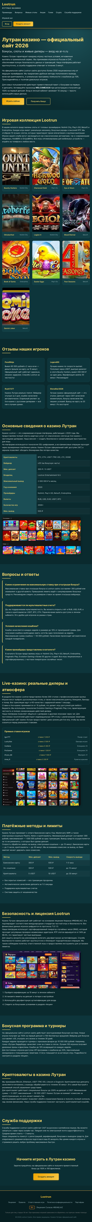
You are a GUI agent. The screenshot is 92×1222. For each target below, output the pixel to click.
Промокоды (7, 12)
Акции (42, 12)
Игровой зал (7, 18)
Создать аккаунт (23, 24)
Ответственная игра (36, 1202)
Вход (7, 24)
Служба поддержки (73, 12)
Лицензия (12, 1202)
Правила (22, 1202)
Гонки (50, 12)
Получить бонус (38, 101)
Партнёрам (79, 1202)
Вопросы (18, 12)
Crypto (59, 12)
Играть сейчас (13, 101)
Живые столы (31, 12)
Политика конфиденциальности (59, 1202)
